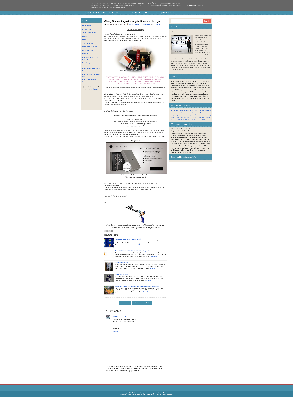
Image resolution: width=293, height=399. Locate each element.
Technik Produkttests (89, 33)
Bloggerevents (87, 29)
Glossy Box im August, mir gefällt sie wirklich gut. (132, 21)
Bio (181, 119)
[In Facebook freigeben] (112, 231)
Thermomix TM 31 (88, 43)
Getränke (208, 111)
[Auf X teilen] (110, 231)
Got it (200, 5)
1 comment (157, 24)
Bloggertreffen (192, 115)
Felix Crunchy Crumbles (196, 117)
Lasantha (151, 394)
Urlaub (186, 115)
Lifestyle (85, 54)
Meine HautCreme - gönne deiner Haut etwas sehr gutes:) (132, 251)
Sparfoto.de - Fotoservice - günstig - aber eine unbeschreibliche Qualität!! (137, 286)
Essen (192, 111)
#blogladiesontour (175, 119)
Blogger (95, 89)
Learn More (191, 5)
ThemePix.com (131, 394)
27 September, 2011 (125, 316)
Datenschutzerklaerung (130, 12)
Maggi (172, 115)
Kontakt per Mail (100, 12)
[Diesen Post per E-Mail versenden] (105, 231)
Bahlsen (183, 117)
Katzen (208, 113)
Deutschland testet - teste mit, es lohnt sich (128, 239)
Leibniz (208, 117)
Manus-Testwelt (134, 24)
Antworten (115, 331)
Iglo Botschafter (196, 113)
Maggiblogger (179, 115)
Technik (186, 111)
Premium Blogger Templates (164, 394)
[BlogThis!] (107, 231)
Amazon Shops (201, 119)
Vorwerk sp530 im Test (89, 47)
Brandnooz (201, 115)
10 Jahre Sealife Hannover (190, 119)
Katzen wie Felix (87, 50)
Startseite (86, 12)
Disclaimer (147, 12)
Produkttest (146, 24)
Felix (204, 113)
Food (84, 40)
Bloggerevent (199, 111)
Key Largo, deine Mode (121, 262)
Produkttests (86, 26)
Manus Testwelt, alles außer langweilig (145, 393)
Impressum (113, 12)
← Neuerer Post (125, 303)
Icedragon (115, 316)
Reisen (84, 36)
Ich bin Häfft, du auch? (121, 274)
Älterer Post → (146, 303)
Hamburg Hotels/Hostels (165, 12)
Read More (139, 245)
